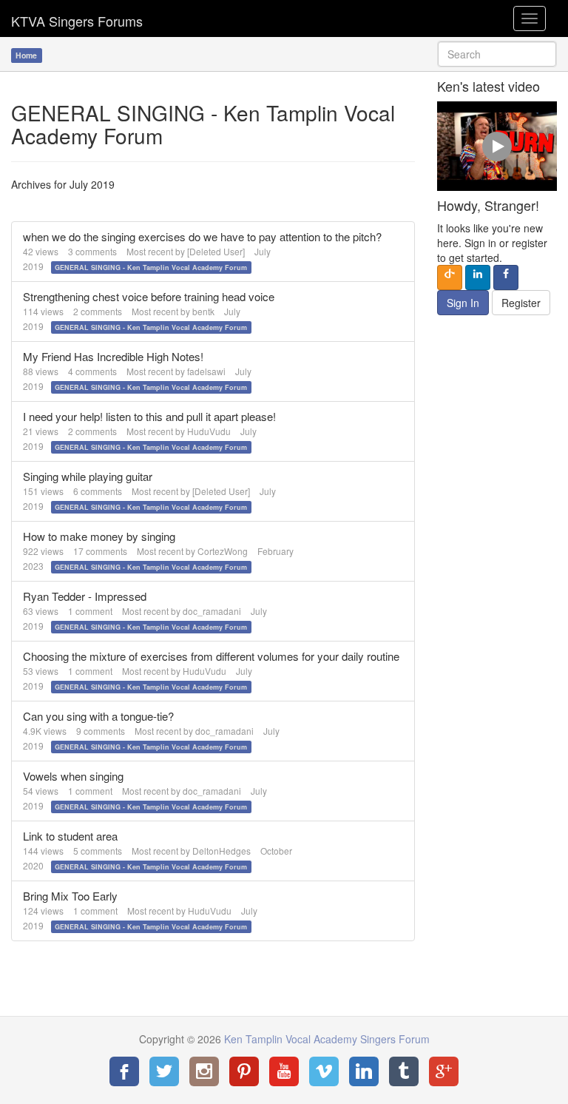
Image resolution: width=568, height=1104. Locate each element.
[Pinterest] (244, 1071)
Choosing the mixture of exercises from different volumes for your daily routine (211, 656)
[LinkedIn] (364, 1071)
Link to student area (70, 836)
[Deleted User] (216, 251)
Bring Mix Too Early (70, 895)
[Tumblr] (404, 1071)
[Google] (444, 1071)
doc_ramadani (212, 611)
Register (521, 302)
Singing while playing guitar (87, 476)
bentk (203, 311)
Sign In (463, 302)
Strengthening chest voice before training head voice (148, 296)
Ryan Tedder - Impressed (84, 596)
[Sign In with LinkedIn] (477, 277)
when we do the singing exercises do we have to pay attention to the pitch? (202, 236)
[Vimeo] (324, 1071)
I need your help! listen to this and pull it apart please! (149, 416)
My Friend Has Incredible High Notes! (113, 356)
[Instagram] (204, 1071)
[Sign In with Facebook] (505, 277)
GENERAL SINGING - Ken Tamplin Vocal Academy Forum (151, 267)
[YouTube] (284, 1071)
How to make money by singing (99, 536)
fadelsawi (206, 371)
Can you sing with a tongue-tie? (98, 716)
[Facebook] (124, 1071)
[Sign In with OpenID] (449, 277)
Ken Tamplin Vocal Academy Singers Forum (77, 18)
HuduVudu (209, 431)
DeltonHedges (221, 850)
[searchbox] (497, 54)
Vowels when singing (73, 776)
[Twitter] (164, 1071)
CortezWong (222, 551)
